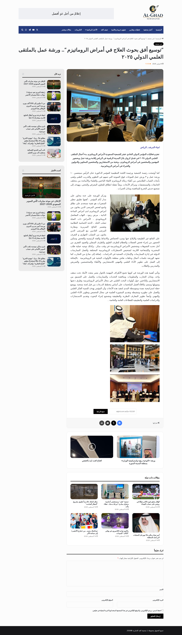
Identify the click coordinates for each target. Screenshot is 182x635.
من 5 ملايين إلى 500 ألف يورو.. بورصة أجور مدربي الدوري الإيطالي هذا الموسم (33, 106)
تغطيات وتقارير (134, 30)
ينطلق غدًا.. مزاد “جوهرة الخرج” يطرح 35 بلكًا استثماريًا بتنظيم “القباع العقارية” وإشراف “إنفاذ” (33, 140)
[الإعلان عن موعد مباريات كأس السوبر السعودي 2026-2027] (54, 84)
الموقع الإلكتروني (107, 600)
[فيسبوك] (119, 423)
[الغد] (153, 12)
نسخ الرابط (101, 411)
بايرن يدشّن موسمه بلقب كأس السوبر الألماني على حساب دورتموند (34, 128)
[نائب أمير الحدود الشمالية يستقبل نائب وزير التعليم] (54, 153)
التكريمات (78, 30)
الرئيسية (159, 30)
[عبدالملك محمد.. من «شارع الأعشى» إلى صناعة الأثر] (84, 520)
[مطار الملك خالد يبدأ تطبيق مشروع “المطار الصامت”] (84, 491)
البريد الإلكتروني (158, 600)
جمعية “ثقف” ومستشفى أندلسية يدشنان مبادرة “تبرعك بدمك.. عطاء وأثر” (116, 504)
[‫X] (113, 423)
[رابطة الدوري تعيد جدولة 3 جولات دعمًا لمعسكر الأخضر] (54, 95)
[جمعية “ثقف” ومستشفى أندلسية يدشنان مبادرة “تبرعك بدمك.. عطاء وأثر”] (115, 491)
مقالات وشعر (66, 30)
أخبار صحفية (147, 30)
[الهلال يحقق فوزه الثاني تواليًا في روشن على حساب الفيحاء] (146, 491)
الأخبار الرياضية (92, 30)
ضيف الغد (104, 30)
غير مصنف (150, 39)
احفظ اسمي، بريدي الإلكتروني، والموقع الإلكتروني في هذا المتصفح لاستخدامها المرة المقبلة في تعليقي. (126, 610)
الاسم (161, 589)
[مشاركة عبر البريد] (107, 423)
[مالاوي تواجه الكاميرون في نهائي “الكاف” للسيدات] (115, 520)
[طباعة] (101, 423)
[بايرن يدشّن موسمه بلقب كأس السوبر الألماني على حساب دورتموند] (54, 129)
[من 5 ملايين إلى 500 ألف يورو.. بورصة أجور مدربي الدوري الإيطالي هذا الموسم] (54, 106)
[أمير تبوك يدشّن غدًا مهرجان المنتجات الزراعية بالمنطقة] (146, 523)
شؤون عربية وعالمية (118, 30)
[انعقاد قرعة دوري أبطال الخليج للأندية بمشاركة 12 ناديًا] (54, 118)
